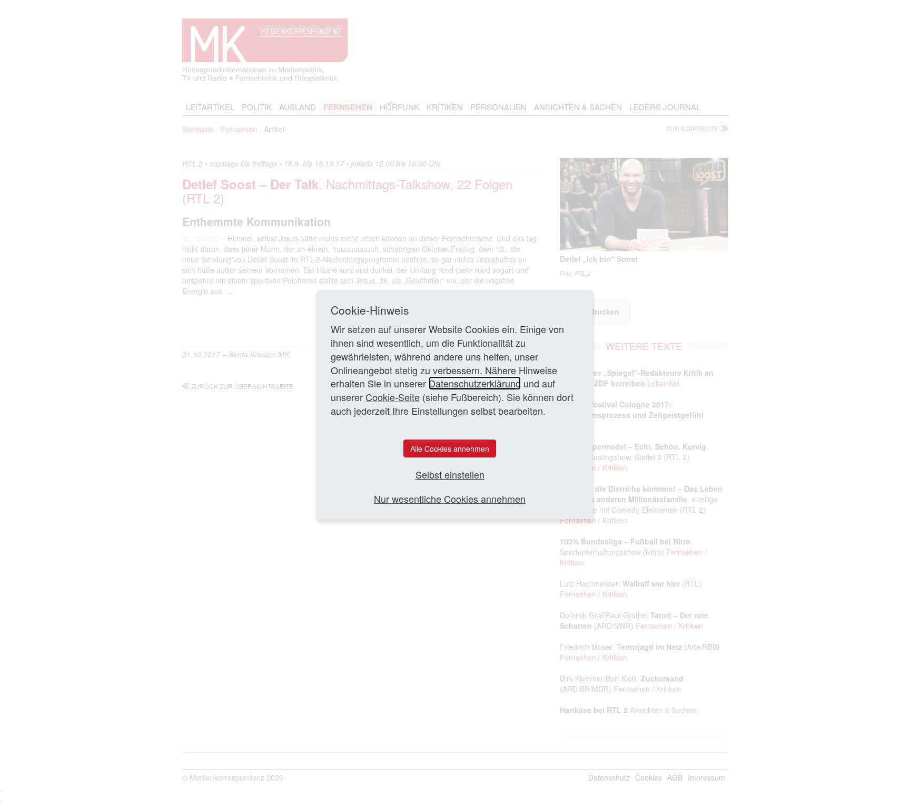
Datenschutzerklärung (475, 383)
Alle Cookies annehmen (449, 448)
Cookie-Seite (392, 397)
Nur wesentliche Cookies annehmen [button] (450, 498)
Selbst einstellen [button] (450, 474)
